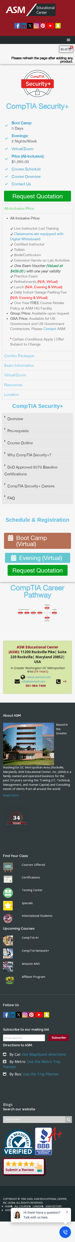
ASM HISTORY (53, 1206)
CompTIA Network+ (35, 951)
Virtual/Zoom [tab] (15, 375)
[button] (37, 419)
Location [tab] (11, 394)
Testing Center (32, 890)
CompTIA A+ (30, 937)
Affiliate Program (33, 977)
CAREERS (38, 1206)
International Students (37, 916)
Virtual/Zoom (22, 149)
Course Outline (20, 443)
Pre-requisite (18, 431)
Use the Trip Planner (41, 1074)
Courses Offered (33, 865)
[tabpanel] (37, 282)
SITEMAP (10, 1210)
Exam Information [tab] (19, 365)
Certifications (31, 877)
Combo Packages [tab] (19, 356)
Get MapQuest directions (44, 1054)
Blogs (8, 1104)
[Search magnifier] (68, 1119)
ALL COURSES (22, 1206)
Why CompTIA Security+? (29, 455)
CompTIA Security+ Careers (31, 486)
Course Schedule (26, 169)
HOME (8, 1206)
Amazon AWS (31, 964)
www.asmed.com (39, 677)
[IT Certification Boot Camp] (29, 8)
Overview (15, 419)
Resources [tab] (13, 385)
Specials (27, 903)
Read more (10, 795)
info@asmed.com (33, 681)
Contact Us (21, 184)
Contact (49, 329)
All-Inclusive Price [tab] (19, 208)
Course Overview (26, 176)
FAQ (11, 498)
